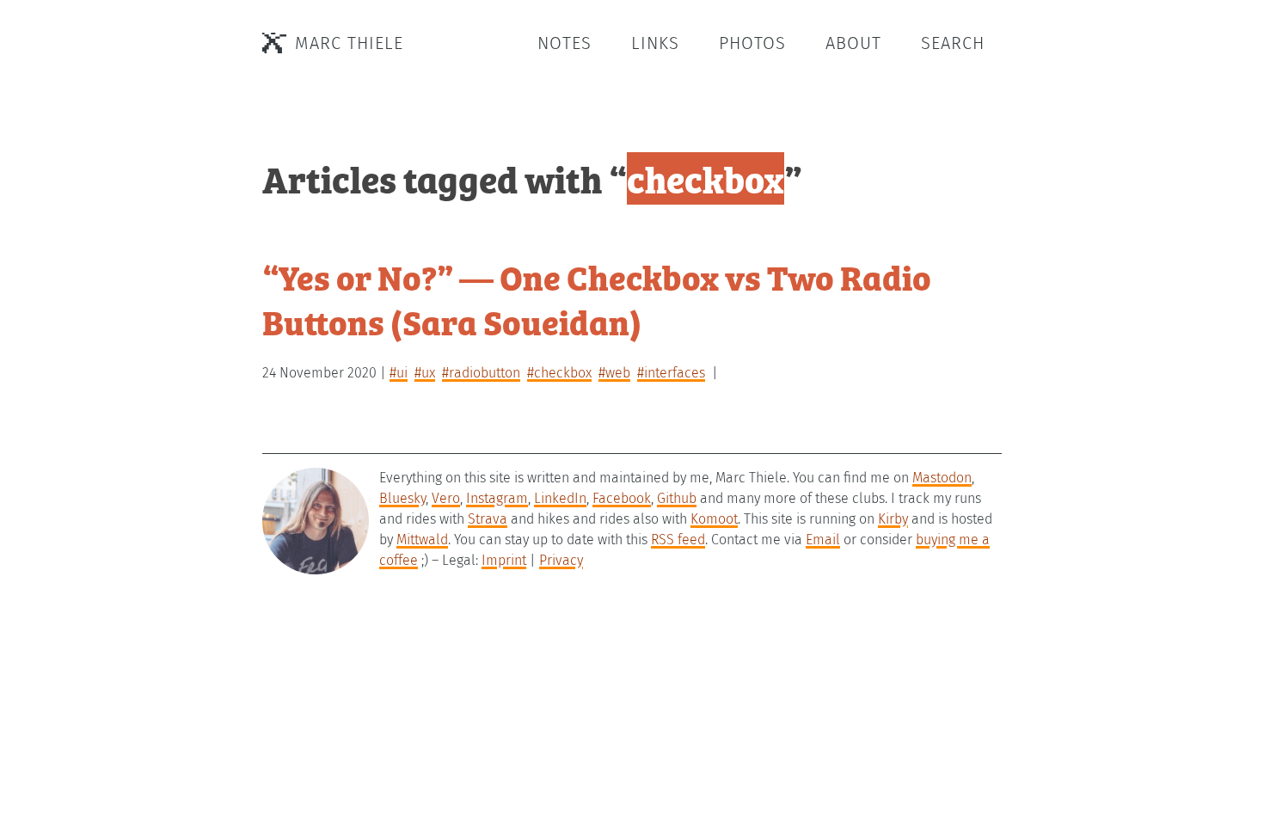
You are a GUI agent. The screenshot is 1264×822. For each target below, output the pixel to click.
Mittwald (422, 539)
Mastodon (942, 477)
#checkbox (559, 373)
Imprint (504, 560)
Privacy (561, 560)
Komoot (714, 519)
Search (953, 43)
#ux (424, 373)
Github (676, 498)
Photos (752, 43)
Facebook (621, 498)
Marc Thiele (349, 43)
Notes (564, 43)
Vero (446, 498)
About (853, 43)
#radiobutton (481, 373)
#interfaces (671, 373)
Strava (487, 519)
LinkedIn (560, 498)
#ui (399, 373)
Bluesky (402, 498)
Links (655, 43)
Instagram (497, 498)
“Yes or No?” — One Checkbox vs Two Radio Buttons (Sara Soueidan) (596, 299)
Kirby (893, 519)
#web (614, 373)
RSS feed (678, 539)
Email (823, 539)
